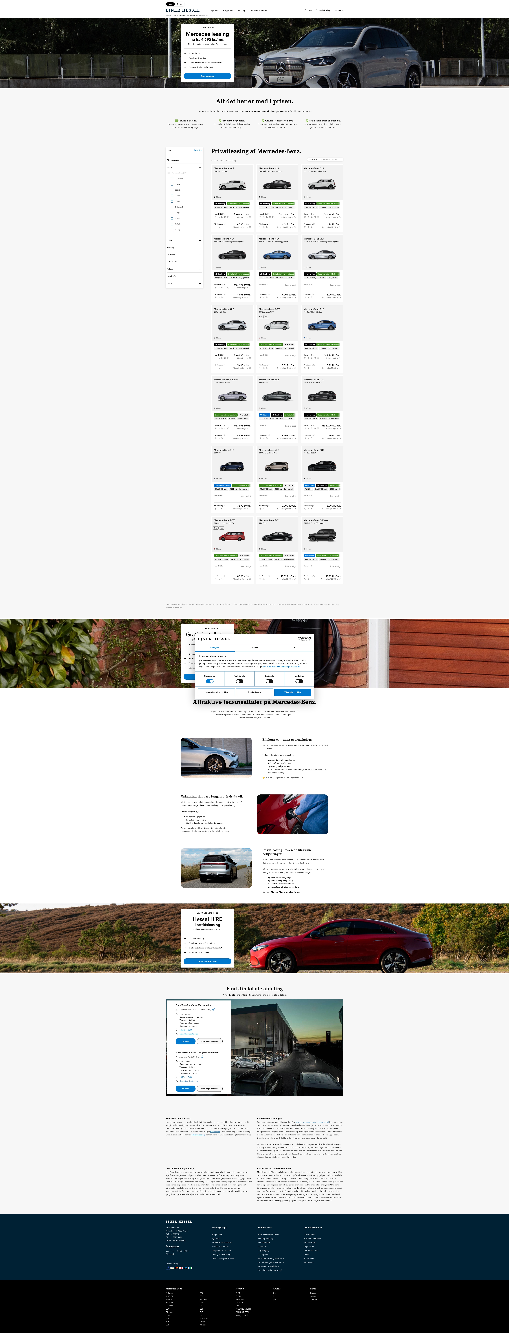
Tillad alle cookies (292, 692)
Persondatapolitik (311, 1250)
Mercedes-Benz (174, 1288)
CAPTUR (239, 1302)
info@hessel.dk (179, 1240)
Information (308, 1262)
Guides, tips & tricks (220, 1246)
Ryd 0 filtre (198, 150)
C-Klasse (169, 1306)
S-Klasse (203, 1321)
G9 (274, 1296)
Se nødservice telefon (189, 1034)
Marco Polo (204, 1318)
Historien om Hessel (312, 1238)
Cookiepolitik (309, 1234)
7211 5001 (177, 1237)
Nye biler (216, 1238)
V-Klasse (203, 1325)
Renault (240, 1288)
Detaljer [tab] (254, 647)
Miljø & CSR (309, 1246)
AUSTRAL (240, 1299)
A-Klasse (169, 1293)
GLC (201, 1309)
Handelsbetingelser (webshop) (271, 1262)
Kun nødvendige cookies (216, 692)
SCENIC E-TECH (242, 1312)
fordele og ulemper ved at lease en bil (312, 1122)
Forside (168, 15)
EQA (168, 1315)
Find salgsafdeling (265, 1238)
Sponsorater (309, 1258)
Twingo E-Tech (242, 1315)
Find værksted (264, 1242)
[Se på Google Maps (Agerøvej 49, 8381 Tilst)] (202, 1057)
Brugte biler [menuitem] (228, 10)
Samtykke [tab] (214, 647)
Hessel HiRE (215, 1131)
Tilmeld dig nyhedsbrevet (223, 1258)
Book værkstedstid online (268, 1234)
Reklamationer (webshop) (268, 1266)
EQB (168, 1318)
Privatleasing (192, 15)
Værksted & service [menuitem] (258, 10)
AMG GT (169, 1296)
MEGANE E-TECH (243, 1309)
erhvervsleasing (198, 1135)
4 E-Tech (239, 1293)
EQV (201, 1296)
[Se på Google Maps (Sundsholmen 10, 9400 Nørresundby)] (213, 1010)
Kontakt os (262, 1246)
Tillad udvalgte (254, 692)
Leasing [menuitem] (241, 10)
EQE (167, 1325)
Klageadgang (263, 1250)
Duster (313, 1293)
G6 (274, 1293)
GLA (201, 1302)
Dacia (313, 1288)
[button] (184, 160)
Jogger (313, 1296)
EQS (201, 1293)
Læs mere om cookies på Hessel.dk (283, 667)
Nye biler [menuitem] (215, 10)
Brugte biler (217, 1234)
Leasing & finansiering (179, 15)
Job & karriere (310, 1242)
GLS (201, 1315)
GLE (201, 1312)
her (264, 667)
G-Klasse (203, 1299)
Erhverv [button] (180, 4)
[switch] (239, 681)
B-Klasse (169, 1302)
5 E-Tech (239, 1296)
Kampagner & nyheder (221, 1250)
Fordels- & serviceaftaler (222, 1242)
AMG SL (169, 1299)
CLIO (238, 1306)
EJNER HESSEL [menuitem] (183, 10)
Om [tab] (294, 647)
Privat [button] (170, 4)
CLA (167, 1309)
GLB (201, 1306)
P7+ (274, 1299)
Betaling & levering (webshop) (271, 1258)
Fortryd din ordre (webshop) (270, 1270)
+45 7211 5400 (185, 1077)
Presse (306, 1254)
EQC (168, 1321)
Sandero (313, 1299)
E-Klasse (169, 1312)
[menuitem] (308, 10)
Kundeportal (263, 1254)
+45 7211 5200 (185, 1030)
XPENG (277, 1288)
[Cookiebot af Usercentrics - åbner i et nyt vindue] (299, 639)
